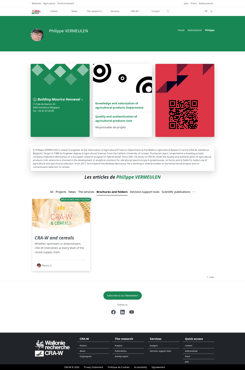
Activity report (121, 356)
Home (181, 30)
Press (194, 3)
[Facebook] (113, 312)
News (74, 11)
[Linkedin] (122, 312)
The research (94, 11)
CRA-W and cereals (54, 238)
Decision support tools (145, 192)
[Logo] (52, 348)
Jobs (186, 3)
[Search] (176, 11)
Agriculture (49, 3)
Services (115, 11)
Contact (155, 11)
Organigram (85, 356)
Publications (120, 351)
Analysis (154, 345)
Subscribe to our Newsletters (122, 295)
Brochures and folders (112, 192)
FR (206, 11)
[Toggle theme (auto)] (211, 11)
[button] (194, 192)
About (82, 351)
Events (54, 11)
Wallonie (36, 3)
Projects (61, 192)
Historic (83, 345)
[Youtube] (131, 312)
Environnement (66, 3)
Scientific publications (176, 192)
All (51, 192)
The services (86, 192)
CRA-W (134, 11)
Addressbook (206, 3)
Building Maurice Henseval (59, 99)
